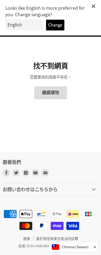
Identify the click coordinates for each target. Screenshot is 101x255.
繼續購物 (50, 92)
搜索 (26, 238)
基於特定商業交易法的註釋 (57, 238)
